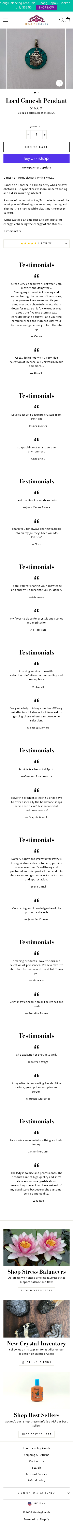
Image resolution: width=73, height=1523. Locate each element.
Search (36, 1468)
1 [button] (35, 93)
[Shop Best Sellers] (36, 1390)
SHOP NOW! (47, 7)
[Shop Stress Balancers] (36, 1247)
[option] (36, 59)
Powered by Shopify (36, 1519)
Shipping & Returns (36, 1455)
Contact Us (36, 1461)
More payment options (36, 167)
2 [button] (39, 93)
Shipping (23, 112)
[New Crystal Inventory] (36, 1318)
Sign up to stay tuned (36, 1493)
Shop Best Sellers (36, 1434)
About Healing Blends (36, 1448)
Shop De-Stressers (36, 1290)
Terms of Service (36, 1474)
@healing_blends (36, 1362)
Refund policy (36, 1480)
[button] (29, 243)
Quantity (36, 126)
